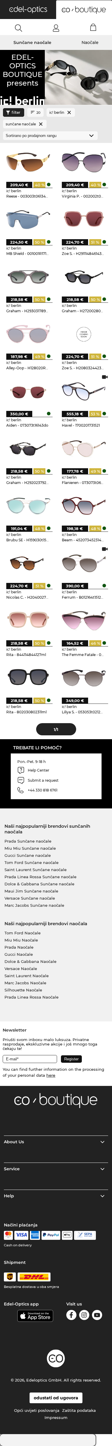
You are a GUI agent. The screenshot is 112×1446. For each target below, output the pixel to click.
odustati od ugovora (56, 1398)
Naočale (90, 42)
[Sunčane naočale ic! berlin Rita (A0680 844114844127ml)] (28, 620)
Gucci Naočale (18, 954)
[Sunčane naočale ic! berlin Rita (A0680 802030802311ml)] (28, 678)
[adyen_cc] (8, 1235)
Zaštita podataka (79, 1410)
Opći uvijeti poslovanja (36, 1410)
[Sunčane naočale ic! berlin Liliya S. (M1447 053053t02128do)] (83, 678)
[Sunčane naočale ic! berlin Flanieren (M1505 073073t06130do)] (83, 448)
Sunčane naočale (32, 42)
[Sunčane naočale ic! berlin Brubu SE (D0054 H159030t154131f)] (28, 506)
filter (16, 112)
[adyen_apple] (67, 1235)
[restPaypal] (51, 1235)
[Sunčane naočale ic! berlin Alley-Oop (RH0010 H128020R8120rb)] (28, 334)
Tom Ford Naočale (22, 933)
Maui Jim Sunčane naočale (31, 891)
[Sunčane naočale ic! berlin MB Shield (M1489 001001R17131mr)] (28, 219)
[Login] (56, 28)
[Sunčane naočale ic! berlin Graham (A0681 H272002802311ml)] (83, 277)
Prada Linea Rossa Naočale (31, 997)
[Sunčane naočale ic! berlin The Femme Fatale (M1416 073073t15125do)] (83, 620)
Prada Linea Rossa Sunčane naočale (40, 876)
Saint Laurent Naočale (26, 975)
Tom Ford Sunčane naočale (31, 862)
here (50, 1075)
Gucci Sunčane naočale (27, 855)
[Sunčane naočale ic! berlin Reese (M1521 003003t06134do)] (28, 162)
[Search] (18, 28)
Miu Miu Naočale (21, 940)
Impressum (56, 1417)
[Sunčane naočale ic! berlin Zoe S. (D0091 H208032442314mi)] (83, 334)
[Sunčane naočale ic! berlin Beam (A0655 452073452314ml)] (83, 506)
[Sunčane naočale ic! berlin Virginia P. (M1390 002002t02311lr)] (83, 162)
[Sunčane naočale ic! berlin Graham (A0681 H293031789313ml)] (28, 277)
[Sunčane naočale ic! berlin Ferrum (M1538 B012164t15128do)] (83, 563)
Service (12, 1168)
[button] (28, 9)
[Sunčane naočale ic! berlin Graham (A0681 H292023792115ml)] (28, 448)
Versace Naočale (20, 968)
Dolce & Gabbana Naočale (30, 961)
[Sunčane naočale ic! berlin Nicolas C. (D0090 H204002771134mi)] (28, 563)
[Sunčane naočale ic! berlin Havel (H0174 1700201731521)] (83, 391)
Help (9, 1196)
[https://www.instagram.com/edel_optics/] (84, 1316)
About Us (14, 1141)
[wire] (85, 1235)
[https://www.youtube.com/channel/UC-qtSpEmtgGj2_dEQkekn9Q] (97, 1316)
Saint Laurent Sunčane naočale (35, 869)
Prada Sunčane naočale (27, 841)
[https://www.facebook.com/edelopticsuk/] (71, 1316)
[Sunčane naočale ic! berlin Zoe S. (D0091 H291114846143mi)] (83, 219)
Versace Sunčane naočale (29, 898)
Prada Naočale (18, 947)
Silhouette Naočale (23, 990)
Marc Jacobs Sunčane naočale (34, 905)
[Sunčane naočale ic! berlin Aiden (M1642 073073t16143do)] (28, 391)
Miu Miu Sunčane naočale (30, 848)
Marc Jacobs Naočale (25, 982)
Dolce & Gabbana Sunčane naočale (39, 884)
